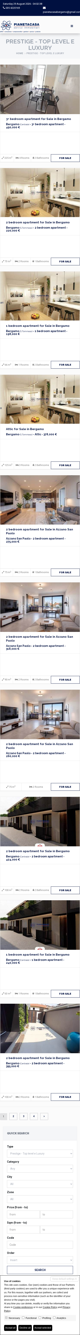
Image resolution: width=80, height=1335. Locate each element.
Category (13, 1161)
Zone (10, 1192)
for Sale (65, 158)
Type (10, 1146)
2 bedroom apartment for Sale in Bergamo (38, 222)
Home (19, 53)
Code (10, 1237)
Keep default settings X (64, 1279)
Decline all (25, 1327)
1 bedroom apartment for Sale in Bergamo (38, 326)
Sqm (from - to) (17, 1222)
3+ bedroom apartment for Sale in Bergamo (38, 119)
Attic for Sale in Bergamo (25, 429)
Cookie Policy (50, 1307)
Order (11, 1252)
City (9, 1176)
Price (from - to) (17, 1207)
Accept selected (42, 1327)
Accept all (10, 1327)
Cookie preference (23, 1307)
